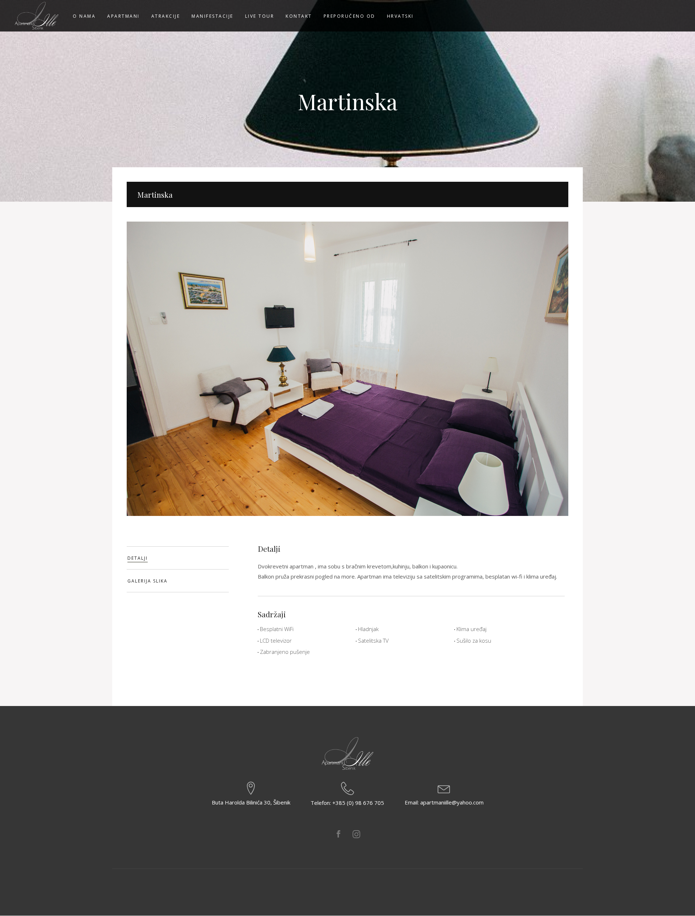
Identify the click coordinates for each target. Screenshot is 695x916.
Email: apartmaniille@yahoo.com (444, 802)
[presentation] (178, 558)
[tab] (178, 558)
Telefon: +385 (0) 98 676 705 (347, 802)
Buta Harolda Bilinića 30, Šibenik (251, 802)
